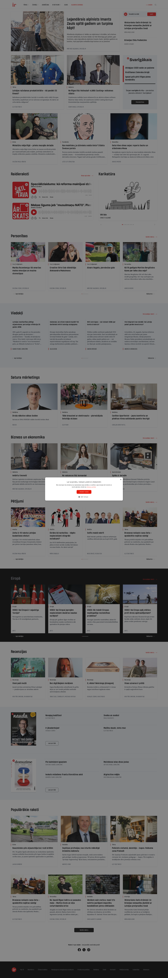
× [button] (120, 479)
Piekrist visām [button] (84, 492)
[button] (84, 497)
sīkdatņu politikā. (91, 487)
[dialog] (84, 489)
